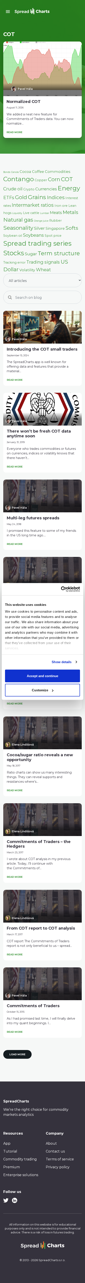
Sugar (31, 253)
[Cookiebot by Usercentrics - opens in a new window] (61, 589)
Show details (61, 662)
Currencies (46, 188)
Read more (14, 132)
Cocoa (25, 171)
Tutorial (10, 1151)
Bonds (6, 172)
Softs (72, 228)
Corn (54, 179)
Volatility (27, 270)
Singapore (55, 228)
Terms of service (60, 1159)
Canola (15, 172)
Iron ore (61, 206)
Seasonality (18, 227)
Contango (18, 179)
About (51, 1143)
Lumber (44, 213)
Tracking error (14, 262)
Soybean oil (12, 236)
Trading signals (43, 262)
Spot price (53, 236)
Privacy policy (58, 1167)
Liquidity (17, 213)
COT (67, 179)
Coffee (38, 171)
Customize (40, 690)
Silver (39, 228)
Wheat (43, 269)
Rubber (55, 221)
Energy (69, 188)
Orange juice (41, 220)
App (6, 1143)
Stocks (13, 253)
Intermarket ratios (33, 205)
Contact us (55, 1151)
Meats (56, 212)
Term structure (59, 253)
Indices (56, 197)
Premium (11, 1167)
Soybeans (33, 235)
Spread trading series (37, 243)
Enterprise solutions (20, 1175)
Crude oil (12, 188)
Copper (41, 180)
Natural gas (18, 219)
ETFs (8, 197)
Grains (37, 197)
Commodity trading (20, 1159)
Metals (70, 212)
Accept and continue (42, 676)
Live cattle (31, 213)
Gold (21, 197)
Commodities (57, 171)
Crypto (28, 189)
